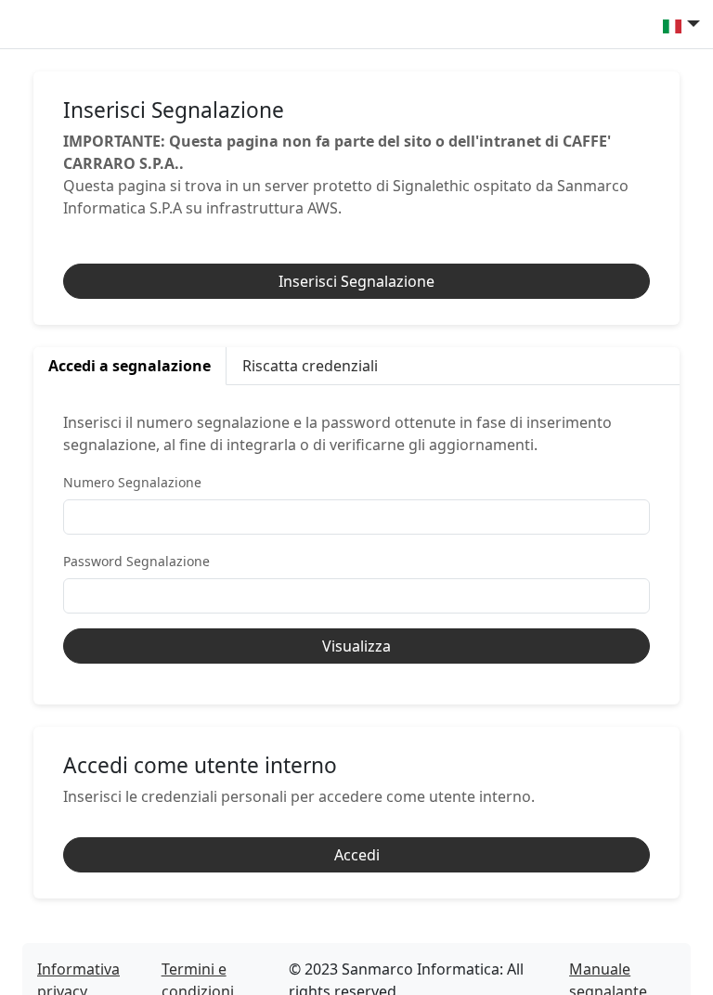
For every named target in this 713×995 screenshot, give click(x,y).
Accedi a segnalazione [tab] (129, 365)
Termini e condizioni (198, 969)
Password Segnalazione (136, 561)
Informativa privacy (78, 969)
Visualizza (356, 646)
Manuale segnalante (608, 969)
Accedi (357, 855)
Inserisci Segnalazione (356, 281)
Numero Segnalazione (132, 482)
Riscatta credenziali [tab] (310, 365)
